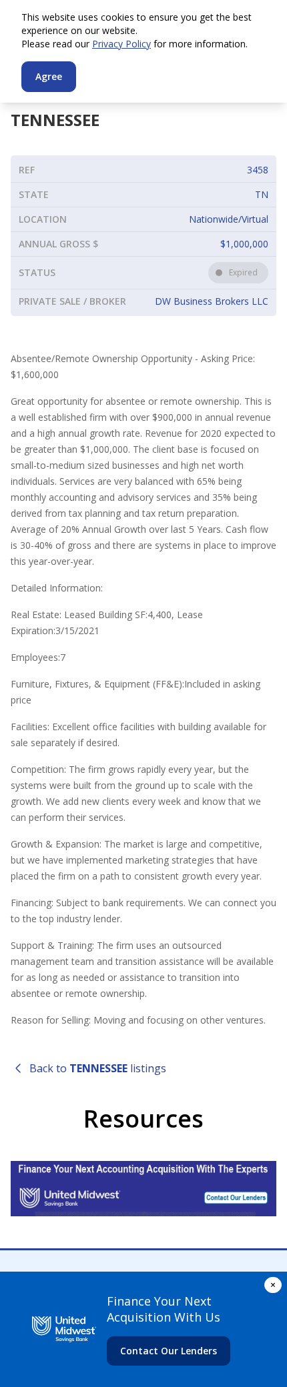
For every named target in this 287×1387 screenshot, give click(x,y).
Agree (48, 76)
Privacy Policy (121, 43)
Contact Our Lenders (168, 1350)
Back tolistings (97, 1068)
